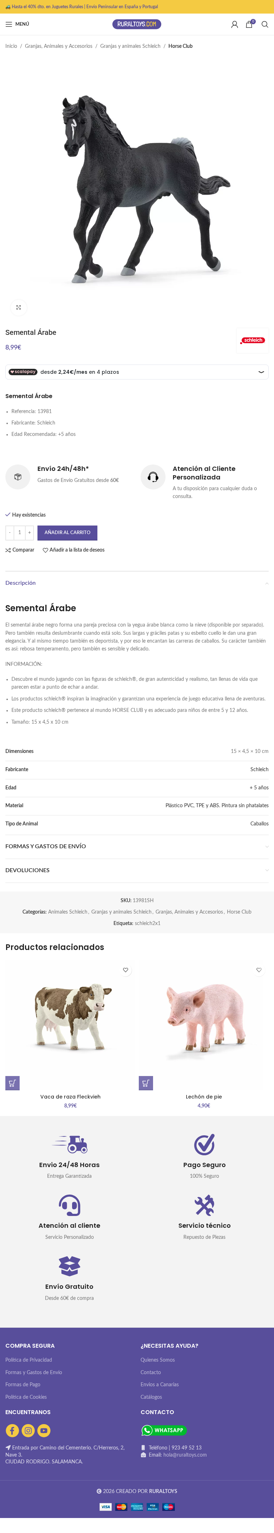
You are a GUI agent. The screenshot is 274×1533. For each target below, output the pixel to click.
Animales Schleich (67, 912)
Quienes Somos (158, 1360)
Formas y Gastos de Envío (33, 1372)
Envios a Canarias (160, 1384)
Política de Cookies (26, 1397)
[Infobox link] (69, 476)
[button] (12, 1083)
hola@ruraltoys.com (185, 1455)
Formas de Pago (22, 1384)
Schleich (259, 769)
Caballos (259, 823)
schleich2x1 (148, 923)
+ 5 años (259, 787)
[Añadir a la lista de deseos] (125, 970)
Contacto (151, 1372)
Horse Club (180, 46)
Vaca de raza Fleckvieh (70, 1096)
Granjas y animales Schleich (130, 46)
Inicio (11, 46)
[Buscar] (265, 24)
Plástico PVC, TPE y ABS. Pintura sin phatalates (217, 805)
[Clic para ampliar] (19, 308)
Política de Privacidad (28, 1360)
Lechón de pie (204, 1096)
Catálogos (151, 1397)
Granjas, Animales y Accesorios (58, 46)
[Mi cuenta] (235, 24)
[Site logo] (137, 24)
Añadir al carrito (67, 533)
